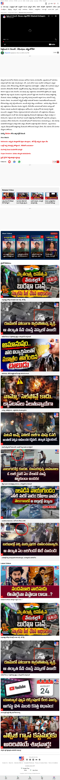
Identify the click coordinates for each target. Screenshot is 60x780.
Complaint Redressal (29, 762)
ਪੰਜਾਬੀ (27, 1)
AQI (52, 3)
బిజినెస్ (38, 6)
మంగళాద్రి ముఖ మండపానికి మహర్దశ (11, 149)
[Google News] (39, 759)
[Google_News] (14, 161)
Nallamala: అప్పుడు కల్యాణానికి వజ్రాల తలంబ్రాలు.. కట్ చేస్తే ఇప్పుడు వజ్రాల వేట (24, 141)
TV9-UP (44, 1)
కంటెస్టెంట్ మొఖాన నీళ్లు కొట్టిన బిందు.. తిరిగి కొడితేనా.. (37, 255)
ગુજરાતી (20, 1)
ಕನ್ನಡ (11, 1)
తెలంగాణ (25, 6)
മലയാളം (36, 1)
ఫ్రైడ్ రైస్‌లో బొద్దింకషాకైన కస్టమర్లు (10, 157)
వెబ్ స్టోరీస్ (43, 6)
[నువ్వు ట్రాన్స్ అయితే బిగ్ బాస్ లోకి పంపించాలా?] (22, 246)
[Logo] (2, 3)
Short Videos (7, 233)
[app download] (45, 4)
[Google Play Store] (25, 769)
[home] (1, 6)
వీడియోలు (31, 9)
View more (53, 233)
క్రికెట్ (16, 6)
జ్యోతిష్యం (10, 9)
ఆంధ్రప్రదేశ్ (20, 6)
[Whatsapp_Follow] (19, 161)
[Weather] (49, 3)
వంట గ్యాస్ (44, 9)
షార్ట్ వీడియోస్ (49, 6)
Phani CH (7, 53)
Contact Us (5, 762)
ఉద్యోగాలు (4, 9)
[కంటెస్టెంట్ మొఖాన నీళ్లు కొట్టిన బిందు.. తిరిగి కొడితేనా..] (37, 246)
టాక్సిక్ (19, 9)
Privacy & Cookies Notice (41, 762)
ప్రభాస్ (56, 9)
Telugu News (4, 12)
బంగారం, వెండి (51, 9)
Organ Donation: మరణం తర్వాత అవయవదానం (16, 153)
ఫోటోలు (34, 6)
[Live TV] (54, 4)
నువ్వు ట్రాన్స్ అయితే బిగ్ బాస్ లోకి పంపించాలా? (23, 255)
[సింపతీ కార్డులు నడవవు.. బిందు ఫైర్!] (51, 246)
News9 (2, 1)
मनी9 (40, 1)
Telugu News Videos (12, 12)
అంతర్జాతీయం (37, 9)
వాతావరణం (25, 9)
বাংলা (24, 1)
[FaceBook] (27, 759)
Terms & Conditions (53, 762)
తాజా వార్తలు (5, 6)
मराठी (15, 1)
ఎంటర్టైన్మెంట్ (12, 6)
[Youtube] (9, 161)
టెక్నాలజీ (15, 9)
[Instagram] (33, 759)
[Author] (2, 53)
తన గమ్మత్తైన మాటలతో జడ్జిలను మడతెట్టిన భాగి (8, 255)
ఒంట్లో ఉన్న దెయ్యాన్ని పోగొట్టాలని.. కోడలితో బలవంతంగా (17, 145)
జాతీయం (55, 6)
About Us (11, 762)
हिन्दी (6, 1)
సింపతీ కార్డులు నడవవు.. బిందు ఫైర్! (50, 255)
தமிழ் (31, 1)
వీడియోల (8, 133)
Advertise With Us (18, 762)
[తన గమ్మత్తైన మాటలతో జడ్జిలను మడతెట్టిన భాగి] (8, 246)
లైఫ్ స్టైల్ (30, 6)
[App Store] (34, 770)
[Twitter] (30, 759)
